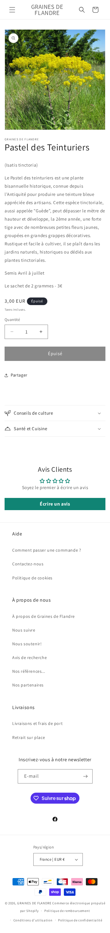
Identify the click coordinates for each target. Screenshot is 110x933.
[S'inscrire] (85, 776)
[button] (12, 9)
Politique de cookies (32, 578)
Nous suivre (23, 630)
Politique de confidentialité (80, 920)
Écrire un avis (55, 504)
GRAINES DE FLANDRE (34, 903)
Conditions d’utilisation (33, 920)
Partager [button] (19, 375)
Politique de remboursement (67, 911)
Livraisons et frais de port (37, 723)
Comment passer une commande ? (46, 550)
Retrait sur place (28, 737)
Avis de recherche (29, 657)
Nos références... (28, 671)
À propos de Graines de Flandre (43, 616)
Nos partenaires (28, 685)
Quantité (12, 319)
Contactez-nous (27, 564)
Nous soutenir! (27, 644)
